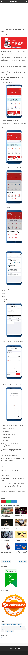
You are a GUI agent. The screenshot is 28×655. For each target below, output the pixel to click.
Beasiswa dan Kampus (11, 624)
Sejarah (8, 629)
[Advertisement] (14, 14)
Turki (3, 631)
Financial (11, 626)
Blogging (19, 624)
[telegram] (14, 501)
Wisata (6, 631)
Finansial (16, 626)
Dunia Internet (4, 626)
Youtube (11, 631)
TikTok (19, 629)
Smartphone (14, 629)
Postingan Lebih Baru (6, 561)
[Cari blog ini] (26, 1)
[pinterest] (3, 501)
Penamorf (14, 2)
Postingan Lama (22, 561)
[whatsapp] (8, 501)
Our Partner (17, 648)
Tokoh (24, 629)
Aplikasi (3, 624)
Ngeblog (3, 629)
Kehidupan (22, 626)
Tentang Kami (11, 648)
